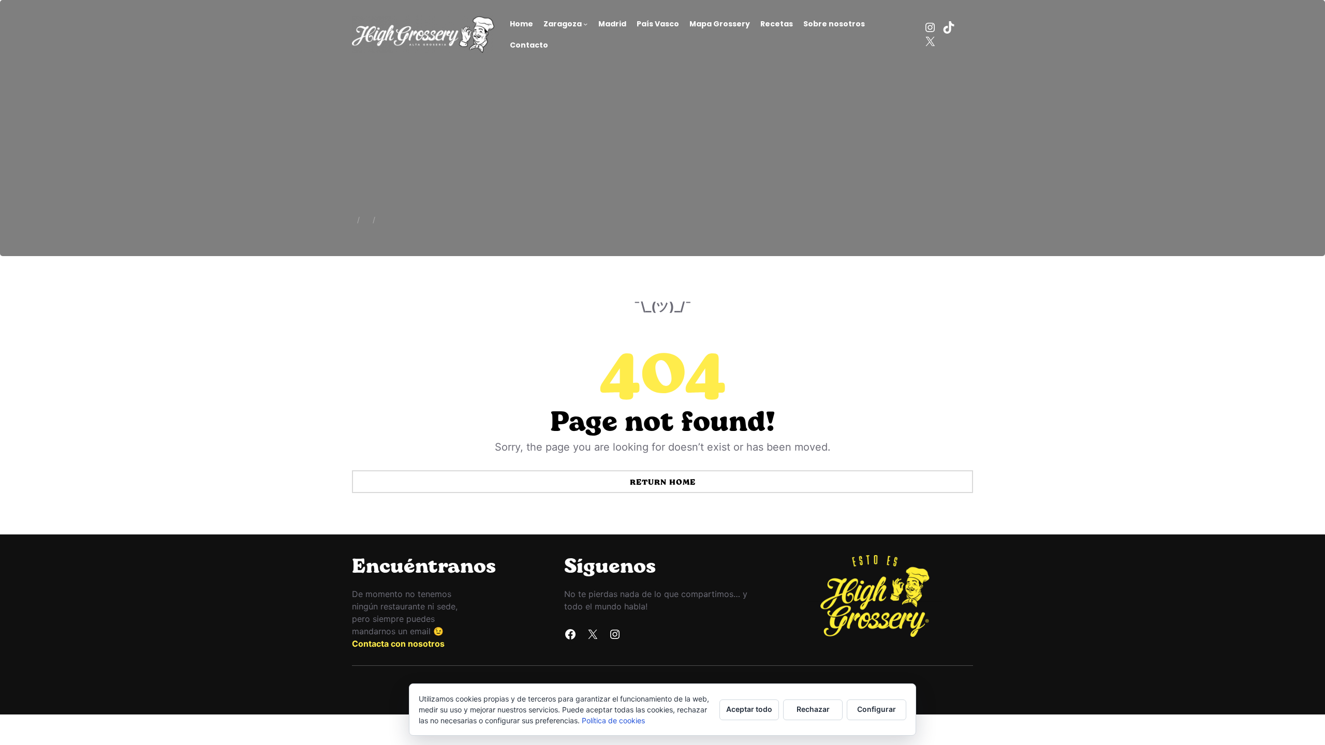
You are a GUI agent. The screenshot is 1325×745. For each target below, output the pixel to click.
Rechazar (813, 709)
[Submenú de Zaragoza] (585, 24)
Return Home (663, 482)
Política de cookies (613, 720)
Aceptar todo (749, 709)
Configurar (876, 709)
